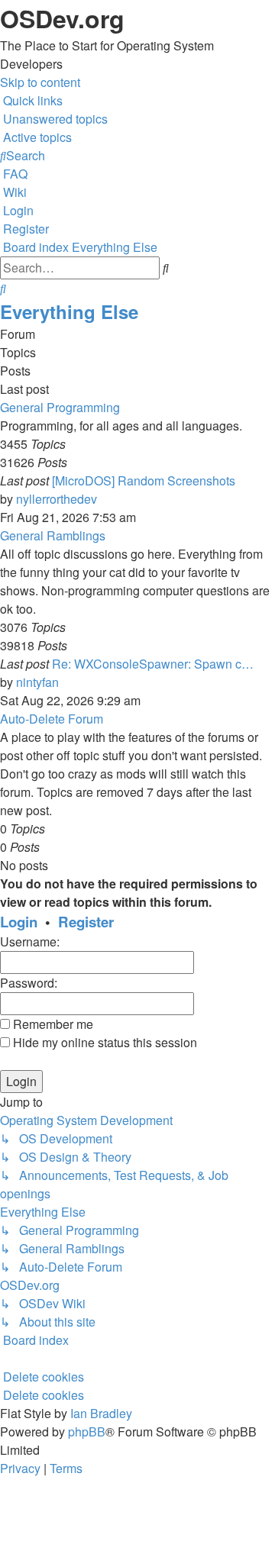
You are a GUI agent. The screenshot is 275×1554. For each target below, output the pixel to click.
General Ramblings (52, 535)
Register (86, 921)
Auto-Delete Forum (51, 718)
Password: (28, 982)
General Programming (60, 407)
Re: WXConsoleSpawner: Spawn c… (153, 663)
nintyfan (37, 682)
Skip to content (40, 82)
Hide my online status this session (103, 1042)
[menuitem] (54, 118)
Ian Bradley (101, 1413)
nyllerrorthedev (56, 499)
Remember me (51, 1024)
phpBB (86, 1431)
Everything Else (69, 311)
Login (18, 921)
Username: (30, 941)
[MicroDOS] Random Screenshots (143, 480)
